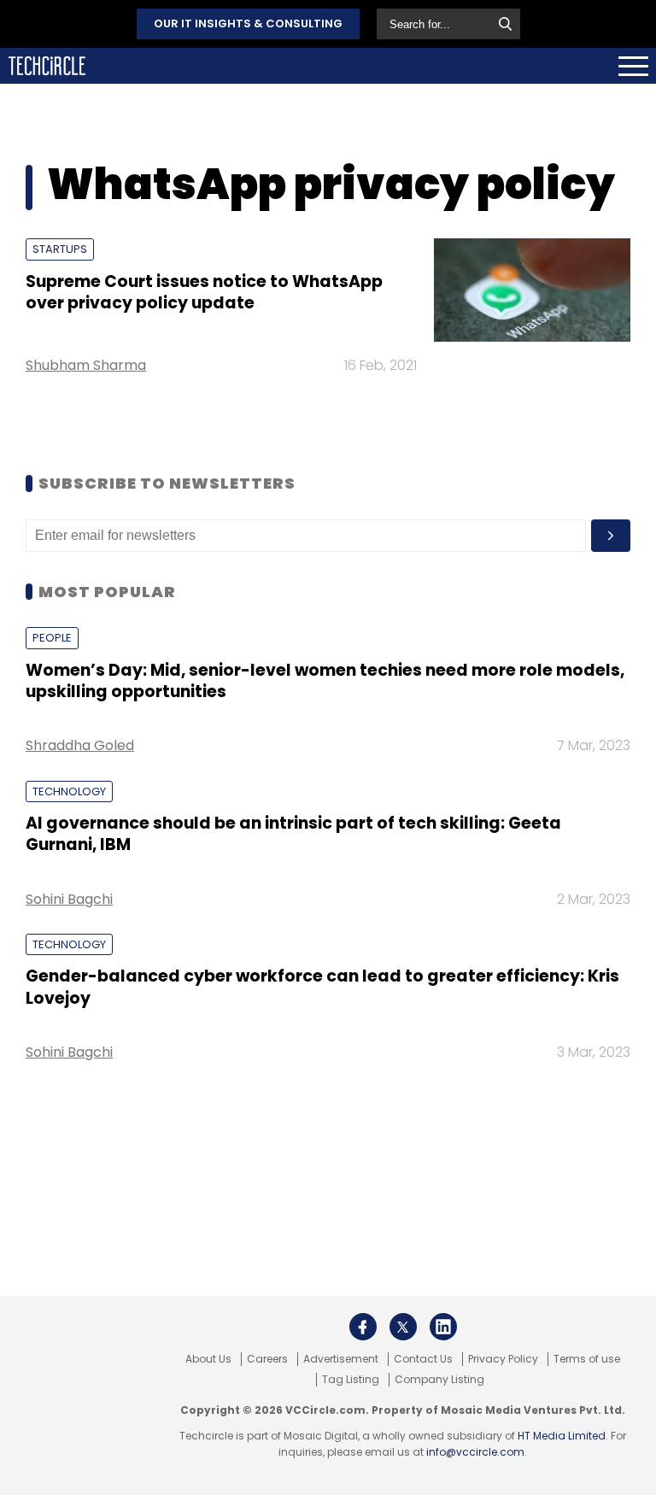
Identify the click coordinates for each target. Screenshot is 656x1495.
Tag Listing (350, 1380)
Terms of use (587, 1359)
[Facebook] (363, 1326)
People (52, 638)
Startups (59, 249)
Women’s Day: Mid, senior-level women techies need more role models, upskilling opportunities (325, 681)
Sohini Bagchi (69, 899)
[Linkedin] (443, 1326)
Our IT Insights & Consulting (248, 23)
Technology (69, 791)
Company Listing (439, 1380)
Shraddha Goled (80, 745)
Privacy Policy (503, 1359)
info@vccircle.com (475, 1452)
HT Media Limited (562, 1435)
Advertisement (340, 1359)
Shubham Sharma (86, 365)
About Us (208, 1359)
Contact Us (423, 1359)
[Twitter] (403, 1326)
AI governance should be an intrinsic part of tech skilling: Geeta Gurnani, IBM (293, 834)
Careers (267, 1359)
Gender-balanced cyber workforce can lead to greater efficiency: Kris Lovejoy (322, 986)
